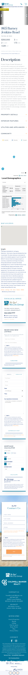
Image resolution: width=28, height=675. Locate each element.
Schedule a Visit (19, 374)
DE (11, 290)
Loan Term (7, 450)
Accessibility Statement (18, 655)
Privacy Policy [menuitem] (14, 631)
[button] (2, 15)
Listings (7, 290)
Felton (18, 290)
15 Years (14, 453)
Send (14, 551)
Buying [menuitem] (14, 621)
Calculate (14, 474)
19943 (22, 290)
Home (2, 290)
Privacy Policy (15, 355)
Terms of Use (7, 655)
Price (5, 456)
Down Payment (8, 461)
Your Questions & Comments (11, 399)
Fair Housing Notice (14, 658)
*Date (5, 388)
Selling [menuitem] (14, 623)
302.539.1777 (9, 313)
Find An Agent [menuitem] (14, 625)
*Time (5, 393)
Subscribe (13, 360)
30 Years (8, 453)
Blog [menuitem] (14, 629)
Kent (14, 290)
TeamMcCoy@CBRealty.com (14, 595)
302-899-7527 (14, 597)
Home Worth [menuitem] (14, 627)
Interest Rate (8, 466)
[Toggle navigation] (25, 4)
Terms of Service (10, 436)
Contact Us (6, 319)
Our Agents (12, 319)
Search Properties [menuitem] (14, 619)
